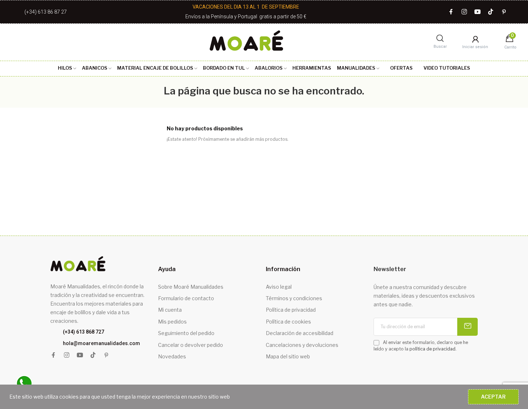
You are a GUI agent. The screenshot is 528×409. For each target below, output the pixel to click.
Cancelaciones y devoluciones (302, 345)
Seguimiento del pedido (186, 333)
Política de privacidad (291, 310)
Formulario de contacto (186, 298)
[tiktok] (491, 12)
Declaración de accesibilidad (299, 333)
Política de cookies (288, 322)
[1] (467, 327)
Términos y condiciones (294, 298)
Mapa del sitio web (288, 356)
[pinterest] (504, 12)
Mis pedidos (172, 322)
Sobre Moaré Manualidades (190, 287)
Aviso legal (279, 287)
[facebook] (451, 12)
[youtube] (477, 12)
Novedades (172, 356)
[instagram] (464, 12)
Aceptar (493, 397)
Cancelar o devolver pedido (190, 345)
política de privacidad (432, 349)
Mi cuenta (170, 310)
